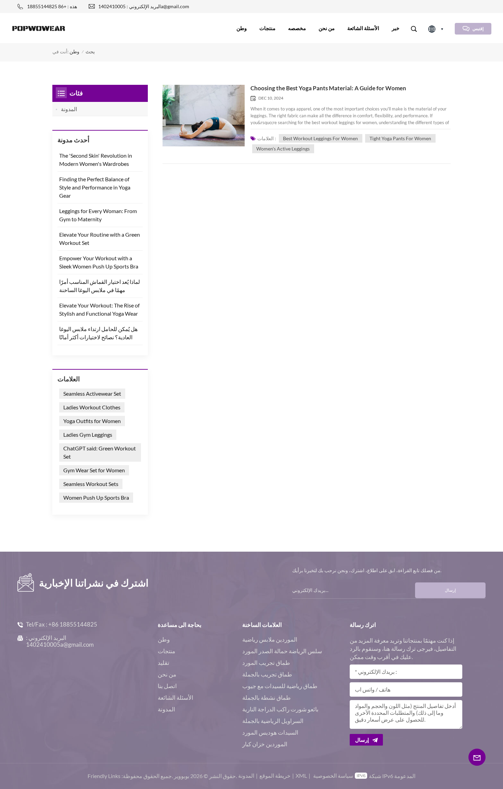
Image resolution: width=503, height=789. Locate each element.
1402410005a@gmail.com (60, 644)
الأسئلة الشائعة (363, 28)
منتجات (267, 28)
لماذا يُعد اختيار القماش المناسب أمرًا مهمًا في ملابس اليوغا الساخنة (99, 285)
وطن (241, 28)
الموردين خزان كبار (264, 744)
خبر (395, 28)
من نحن (327, 28)
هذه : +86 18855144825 (52, 6)
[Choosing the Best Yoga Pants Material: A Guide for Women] (204, 115)
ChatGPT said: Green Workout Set (99, 452)
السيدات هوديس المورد (270, 732)
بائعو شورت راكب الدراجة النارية (280, 709)
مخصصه (297, 28)
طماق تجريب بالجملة (267, 674)
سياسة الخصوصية (333, 775)
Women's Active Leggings (283, 149)
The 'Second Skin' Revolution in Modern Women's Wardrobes (95, 159)
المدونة (69, 109)
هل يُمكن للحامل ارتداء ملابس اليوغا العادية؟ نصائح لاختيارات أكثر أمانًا (98, 333)
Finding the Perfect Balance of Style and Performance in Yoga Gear (94, 187)
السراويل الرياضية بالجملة (273, 721)
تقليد (163, 663)
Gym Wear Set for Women (94, 470)
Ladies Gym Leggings (87, 434)
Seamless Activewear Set (92, 393)
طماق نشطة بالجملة (266, 697)
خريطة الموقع (275, 775)
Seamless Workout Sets (90, 484)
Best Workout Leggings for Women (320, 138)
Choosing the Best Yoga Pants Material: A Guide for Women (328, 88)
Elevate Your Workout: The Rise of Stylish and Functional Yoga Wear (99, 309)
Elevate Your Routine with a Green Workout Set (99, 238)
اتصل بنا (167, 686)
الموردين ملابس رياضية (269, 639)
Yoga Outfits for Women (92, 421)
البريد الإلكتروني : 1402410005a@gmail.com (143, 6)
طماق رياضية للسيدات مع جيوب (280, 686)
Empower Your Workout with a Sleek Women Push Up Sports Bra (98, 262)
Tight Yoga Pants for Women (400, 138)
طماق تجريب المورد (266, 663)
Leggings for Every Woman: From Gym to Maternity (98, 215)
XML (301, 775)
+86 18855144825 (72, 624)
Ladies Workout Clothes (91, 407)
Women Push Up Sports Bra (96, 497)
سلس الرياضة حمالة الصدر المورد (282, 651)
